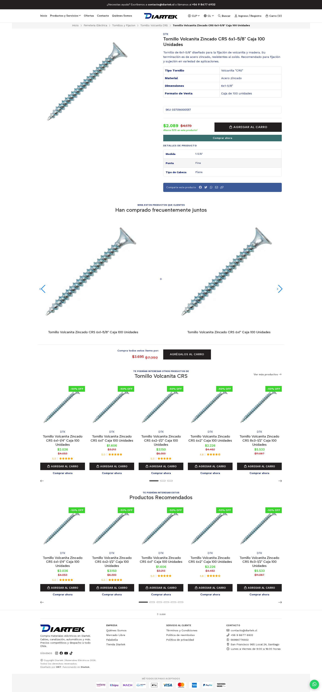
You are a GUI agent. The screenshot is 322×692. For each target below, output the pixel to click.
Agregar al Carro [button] (64, 466)
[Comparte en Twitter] (206, 187)
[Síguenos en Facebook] (61, 653)
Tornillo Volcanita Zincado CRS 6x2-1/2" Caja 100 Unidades (161, 440)
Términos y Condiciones (181, 630)
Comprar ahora (222, 138)
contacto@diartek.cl (244, 630)
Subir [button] (162, 614)
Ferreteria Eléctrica (95, 25)
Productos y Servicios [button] (64, 15)
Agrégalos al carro (187, 354)
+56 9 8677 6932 (242, 635)
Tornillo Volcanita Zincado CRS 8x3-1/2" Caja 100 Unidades (259, 440)
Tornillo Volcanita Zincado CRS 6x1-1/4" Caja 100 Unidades (63, 440)
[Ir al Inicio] (161, 16)
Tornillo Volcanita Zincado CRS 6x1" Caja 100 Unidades (112, 438)
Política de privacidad (180, 639)
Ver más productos (266, 374)
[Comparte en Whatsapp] (211, 187)
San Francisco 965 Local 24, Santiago (255, 644)
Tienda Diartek (115, 644)
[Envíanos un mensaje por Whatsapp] (314, 684)
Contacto (103, 15)
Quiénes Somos (122, 15)
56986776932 (240, 639)
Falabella (112, 639)
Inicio (43, 15)
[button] (222, 187)
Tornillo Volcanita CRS (154, 25)
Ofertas (89, 15)
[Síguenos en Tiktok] (71, 653)
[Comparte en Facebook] (200, 187)
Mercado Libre (115, 635)
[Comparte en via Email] (216, 187)
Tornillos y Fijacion (123, 25)
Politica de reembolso (180, 635)
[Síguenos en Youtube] (66, 653)
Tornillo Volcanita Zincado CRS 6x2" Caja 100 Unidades (210, 438)
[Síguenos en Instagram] (56, 653)
